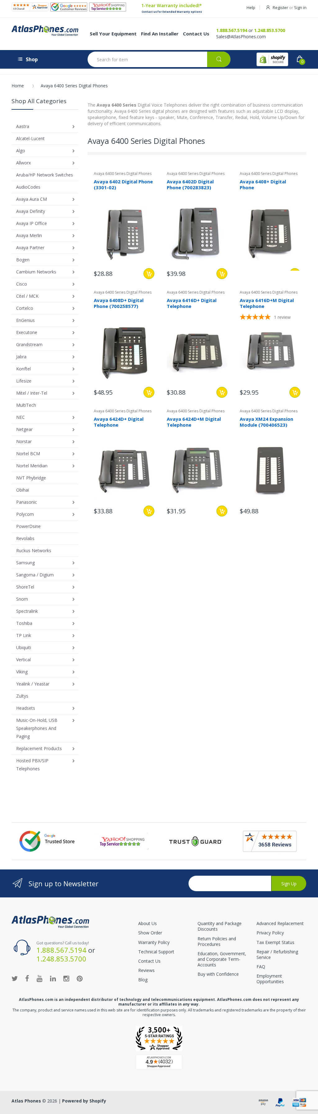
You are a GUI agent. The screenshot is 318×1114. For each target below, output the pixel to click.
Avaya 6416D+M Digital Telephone (267, 303)
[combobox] (159, 59)
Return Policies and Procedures (217, 941)
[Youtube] (40, 978)
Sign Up (289, 884)
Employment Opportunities (270, 978)
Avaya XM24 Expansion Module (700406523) (266, 422)
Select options (148, 273)
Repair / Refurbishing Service (277, 954)
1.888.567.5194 (231, 30)
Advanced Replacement (280, 923)
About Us (147, 923)
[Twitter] (14, 978)
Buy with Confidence (218, 974)
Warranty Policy (154, 942)
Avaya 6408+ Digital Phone (263, 184)
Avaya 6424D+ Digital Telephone (118, 422)
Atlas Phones (26, 1101)
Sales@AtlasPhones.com (241, 36)
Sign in (300, 7)
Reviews (146, 970)
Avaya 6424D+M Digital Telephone (194, 422)
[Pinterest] (80, 978)
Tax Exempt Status (275, 942)
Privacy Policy (270, 933)
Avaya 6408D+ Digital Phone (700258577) (118, 303)
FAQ (261, 967)
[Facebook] (27, 978)
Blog (143, 980)
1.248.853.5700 (269, 30)
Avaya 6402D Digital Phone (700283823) (190, 184)
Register (280, 7)
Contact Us (149, 961)
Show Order (150, 933)
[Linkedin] (53, 978)
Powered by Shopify (84, 1101)
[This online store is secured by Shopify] (272, 59)
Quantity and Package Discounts (220, 926)
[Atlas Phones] (50, 921)
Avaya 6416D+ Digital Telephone (191, 303)
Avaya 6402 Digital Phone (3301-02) (123, 184)
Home (17, 86)
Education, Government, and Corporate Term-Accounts (222, 959)
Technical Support (156, 952)
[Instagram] (66, 978)
